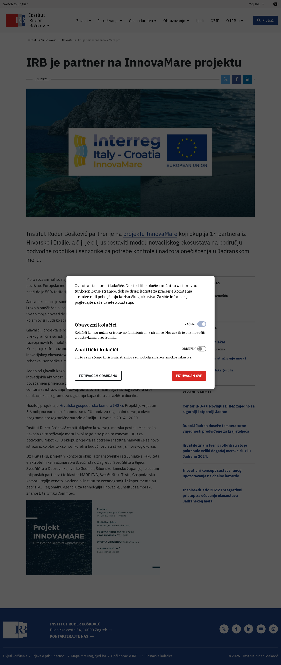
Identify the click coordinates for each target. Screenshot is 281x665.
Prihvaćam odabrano (98, 375)
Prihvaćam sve (189, 375)
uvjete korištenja (118, 302)
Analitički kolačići (96, 349)
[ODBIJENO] (201, 352)
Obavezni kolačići (96, 325)
